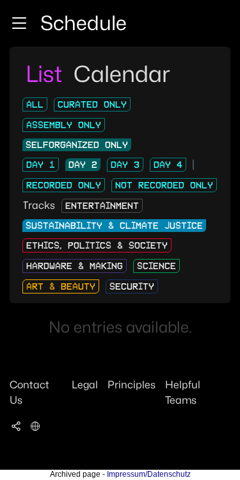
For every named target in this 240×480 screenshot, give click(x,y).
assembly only (63, 125)
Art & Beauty (60, 286)
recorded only (63, 185)
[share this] (16, 426)
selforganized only (77, 145)
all (35, 104)
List (46, 73)
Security (131, 286)
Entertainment (102, 206)
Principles (132, 385)
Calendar (122, 73)
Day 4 (168, 165)
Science (156, 266)
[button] (19, 23)
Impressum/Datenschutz (149, 474)
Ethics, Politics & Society (97, 245)
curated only (92, 104)
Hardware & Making (74, 266)
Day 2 (82, 165)
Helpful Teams (182, 392)
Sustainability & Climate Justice (114, 225)
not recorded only (164, 185)
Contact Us (29, 392)
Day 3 (125, 165)
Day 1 (40, 165)
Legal (85, 385)
